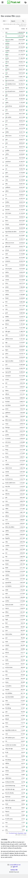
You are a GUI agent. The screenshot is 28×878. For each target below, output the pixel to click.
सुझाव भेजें (15, 867)
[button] (2, 2)
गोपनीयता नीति (14, 870)
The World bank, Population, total (17, 833)
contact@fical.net (15, 865)
